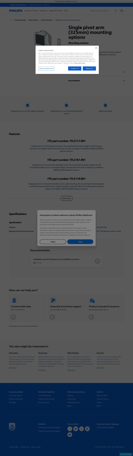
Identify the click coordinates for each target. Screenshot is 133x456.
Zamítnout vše (74, 68)
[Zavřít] (96, 48)
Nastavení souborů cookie (46, 68)
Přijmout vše (89, 68)
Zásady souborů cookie (79, 63)
